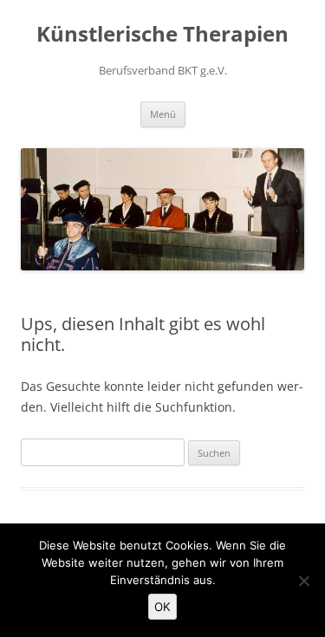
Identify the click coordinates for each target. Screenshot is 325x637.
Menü (163, 113)
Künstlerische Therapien (162, 34)
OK (162, 607)
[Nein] (303, 580)
